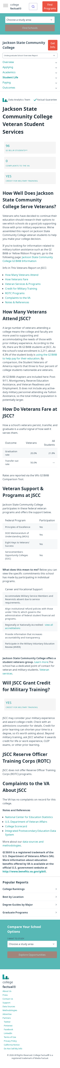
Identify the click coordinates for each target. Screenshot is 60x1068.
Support (6, 1002)
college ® (15, 6)
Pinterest (8, 1025)
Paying (7, 82)
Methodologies (10, 1010)
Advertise (7, 1014)
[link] (30, 62)
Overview (8, 62)
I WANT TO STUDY (15, 938)
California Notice (12, 1044)
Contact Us (8, 998)
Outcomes (9, 87)
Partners (7, 1017)
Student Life (10, 77)
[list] (30, 62)
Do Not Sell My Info (13, 1048)
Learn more (41, 662)
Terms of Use (10, 1037)
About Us (7, 991)
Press (5, 995)
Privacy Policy (10, 1040)
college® (9, 984)
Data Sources (9, 1006)
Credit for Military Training (21, 288)
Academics (9, 72)
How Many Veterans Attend (21, 275)
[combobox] (33, 6)
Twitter (7, 1021)
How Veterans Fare (16, 279)
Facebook (8, 1029)
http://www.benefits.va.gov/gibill (24, 871)
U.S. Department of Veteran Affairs (26, 821)
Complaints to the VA (17, 298)
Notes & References (17, 302)
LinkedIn (8, 1033)
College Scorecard (16, 826)
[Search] (33, 6)
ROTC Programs (15, 293)
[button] (52, 45)
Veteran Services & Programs (23, 284)
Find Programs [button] (50, 6)
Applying (8, 67)
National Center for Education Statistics (29, 817)
